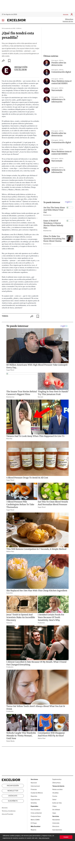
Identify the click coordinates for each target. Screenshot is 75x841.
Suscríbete (13, 801)
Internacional (35, 786)
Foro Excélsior (36, 809)
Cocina (54, 796)
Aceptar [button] (65, 837)
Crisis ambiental (36, 813)
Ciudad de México (37, 793)
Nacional (34, 783)
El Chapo (34, 823)
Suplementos (56, 779)
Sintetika (34, 803)
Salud (54, 799)
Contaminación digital (61, 72)
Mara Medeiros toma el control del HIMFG (61, 82)
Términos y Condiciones (8, 811)
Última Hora (69, 19)
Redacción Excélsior (20, 68)
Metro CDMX (35, 820)
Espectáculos (35, 799)
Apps (54, 813)
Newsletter (12, 791)
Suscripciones (57, 830)
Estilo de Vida (57, 803)
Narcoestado (56, 90)
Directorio (5, 808)
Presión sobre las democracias (58, 64)
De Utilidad (56, 809)
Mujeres (33, 830)
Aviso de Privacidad (7, 814)
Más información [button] (44, 838)
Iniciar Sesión (13, 786)
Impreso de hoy (68, 21)
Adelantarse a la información (58, 100)
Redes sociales (57, 789)
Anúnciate (65, 14)
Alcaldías (55, 793)
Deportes (34, 796)
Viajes (54, 806)
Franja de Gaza (36, 816)
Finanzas (34, 789)
